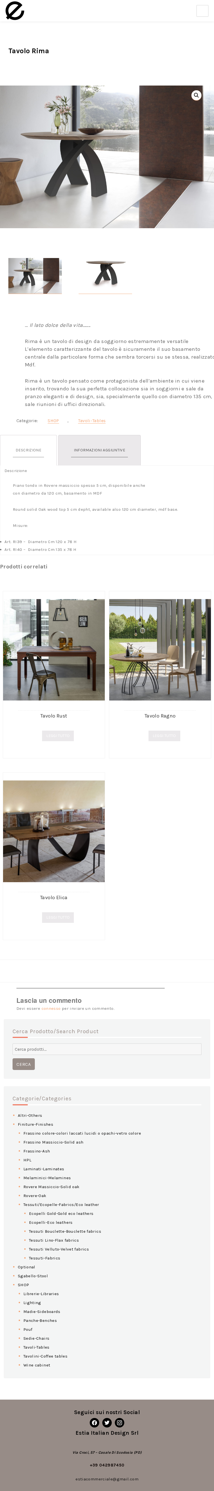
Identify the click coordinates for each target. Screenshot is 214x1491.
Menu (202, 11)
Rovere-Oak (35, 1195)
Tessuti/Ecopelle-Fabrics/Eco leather (61, 1204)
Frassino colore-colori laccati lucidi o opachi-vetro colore (82, 1133)
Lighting (32, 1302)
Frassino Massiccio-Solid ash (53, 1142)
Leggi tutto (58, 735)
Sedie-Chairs (36, 1338)
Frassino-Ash (36, 1151)
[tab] (28, 450)
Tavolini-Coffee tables (45, 1356)
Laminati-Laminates (43, 1168)
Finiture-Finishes (35, 1124)
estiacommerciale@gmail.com (107, 1479)
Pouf (28, 1329)
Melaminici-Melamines (47, 1177)
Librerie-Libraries (41, 1293)
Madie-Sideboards (41, 1311)
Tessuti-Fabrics (44, 1258)
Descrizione (28, 450)
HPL (27, 1159)
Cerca (23, 1064)
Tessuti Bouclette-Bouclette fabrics (65, 1231)
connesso (51, 1008)
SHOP (53, 420)
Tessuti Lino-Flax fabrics (54, 1240)
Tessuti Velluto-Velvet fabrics (59, 1249)
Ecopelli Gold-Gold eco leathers (61, 1213)
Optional (26, 1266)
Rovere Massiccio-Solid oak (51, 1186)
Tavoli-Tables (92, 420)
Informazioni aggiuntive (99, 450)
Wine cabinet (36, 1365)
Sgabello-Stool (33, 1275)
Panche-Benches (40, 1320)
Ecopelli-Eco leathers (51, 1222)
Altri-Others (30, 1115)
